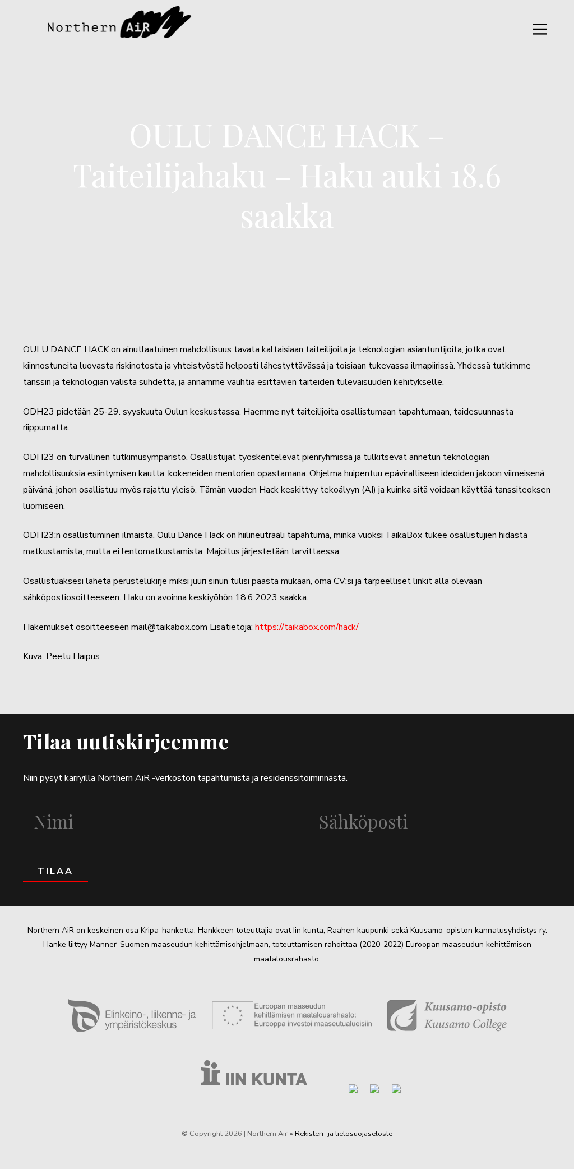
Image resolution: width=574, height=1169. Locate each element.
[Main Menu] (540, 29)
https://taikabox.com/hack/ (307, 627)
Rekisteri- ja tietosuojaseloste (343, 1134)
